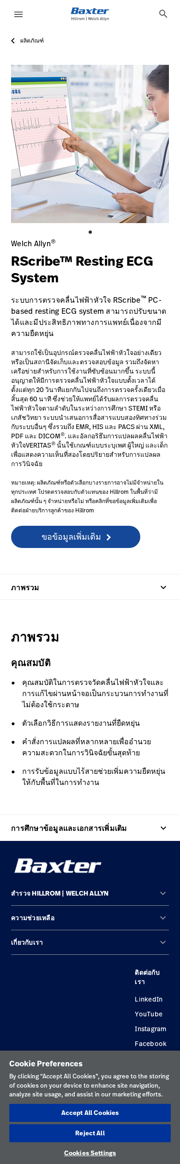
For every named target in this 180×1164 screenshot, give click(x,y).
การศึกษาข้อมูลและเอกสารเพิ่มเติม (90, 828)
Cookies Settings (90, 1153)
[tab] (163, 13)
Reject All (89, 1133)
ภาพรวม (90, 587)
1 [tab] (90, 232)
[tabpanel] (90, 144)
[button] (90, 897)
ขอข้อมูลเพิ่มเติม (71, 536)
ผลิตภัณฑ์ (32, 40)
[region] (90, 1107)
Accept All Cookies (90, 1112)
